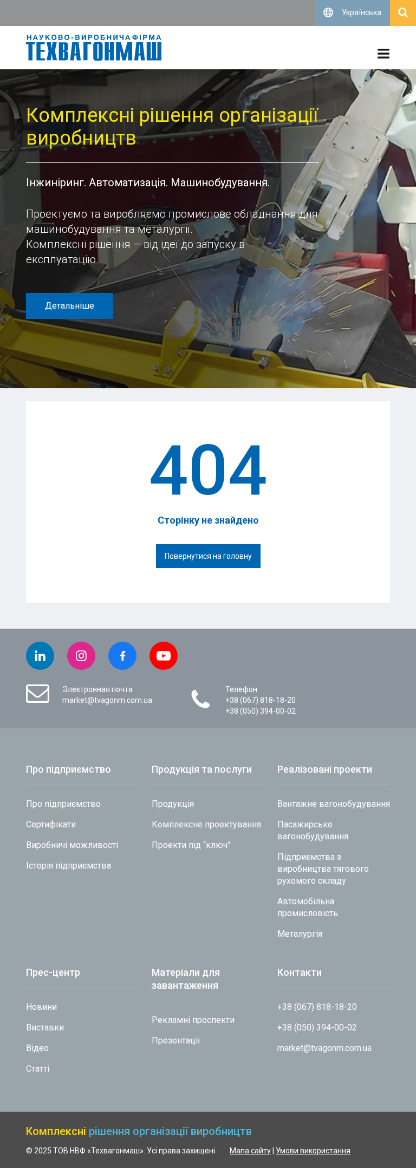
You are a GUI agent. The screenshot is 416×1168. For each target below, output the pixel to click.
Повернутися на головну (208, 556)
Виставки (45, 1027)
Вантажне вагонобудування (333, 804)
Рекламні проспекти (193, 1020)
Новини (41, 1007)
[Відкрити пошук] (403, 13)
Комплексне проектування (206, 824)
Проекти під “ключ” (191, 845)
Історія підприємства (68, 865)
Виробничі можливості (72, 845)
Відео (37, 1048)
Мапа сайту (250, 1150)
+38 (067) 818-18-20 (260, 700)
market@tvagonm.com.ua (107, 700)
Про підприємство (63, 804)
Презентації (176, 1040)
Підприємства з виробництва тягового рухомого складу (323, 869)
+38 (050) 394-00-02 (260, 711)
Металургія (299, 934)
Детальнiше (69, 306)
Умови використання (313, 1150)
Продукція (173, 804)
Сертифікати (51, 824)
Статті (37, 1068)
